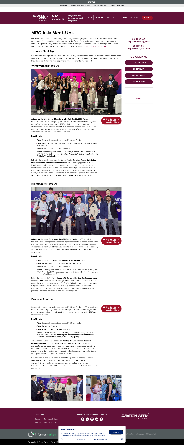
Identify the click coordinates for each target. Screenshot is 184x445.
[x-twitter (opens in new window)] (87, 419)
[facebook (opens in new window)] (82, 419)
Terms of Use (55, 442)
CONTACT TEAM (139, 82)
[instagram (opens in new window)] (101, 419)
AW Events (63, 5)
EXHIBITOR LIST (138, 69)
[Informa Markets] (42, 434)
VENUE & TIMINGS (138, 75)
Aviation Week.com (100, 5)
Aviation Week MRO (117, 5)
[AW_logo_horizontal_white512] (135, 416)
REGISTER (147, 18)
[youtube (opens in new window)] (97, 419)
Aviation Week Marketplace (80, 5)
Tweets (139, 98)
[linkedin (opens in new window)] (92, 419)
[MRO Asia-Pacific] (49, 17)
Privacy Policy (43, 442)
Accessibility (32, 442)
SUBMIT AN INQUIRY (139, 63)
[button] (92, 2)
